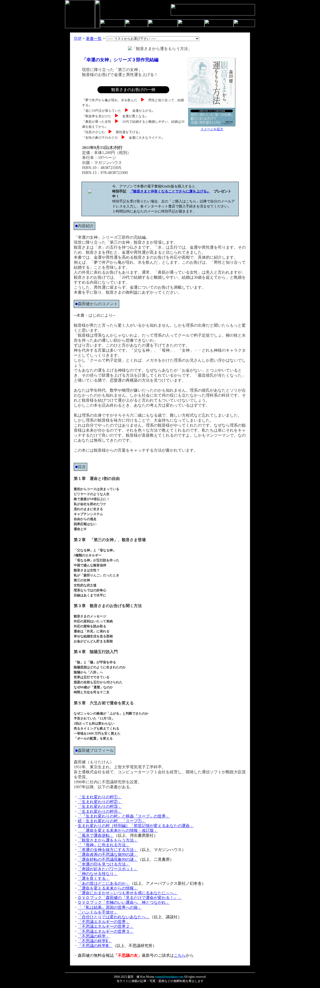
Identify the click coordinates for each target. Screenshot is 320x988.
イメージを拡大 (211, 129)
